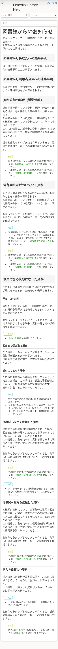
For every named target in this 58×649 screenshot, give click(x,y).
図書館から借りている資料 (28, 164)
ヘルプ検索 (26, 15)
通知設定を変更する (39, 241)
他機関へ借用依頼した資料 (28, 173)
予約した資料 (14, 338)
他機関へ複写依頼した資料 (28, 559)
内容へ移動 (51, 2)
